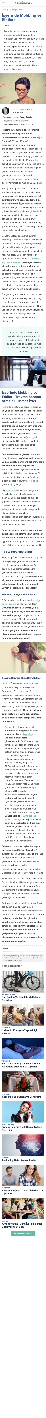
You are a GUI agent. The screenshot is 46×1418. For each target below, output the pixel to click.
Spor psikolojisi (8, 994)
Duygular (6, 1094)
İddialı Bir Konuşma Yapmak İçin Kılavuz (20, 1032)
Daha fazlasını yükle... (23, 1233)
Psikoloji (5, 10)
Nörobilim (6, 1158)
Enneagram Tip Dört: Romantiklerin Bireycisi (22, 1129)
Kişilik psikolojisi (16, 10)
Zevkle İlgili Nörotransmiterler (19, 1160)
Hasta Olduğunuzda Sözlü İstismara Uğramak (22, 1192)
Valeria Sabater (16, 112)
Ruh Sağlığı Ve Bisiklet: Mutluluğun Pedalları (21, 999)
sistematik (11, 490)
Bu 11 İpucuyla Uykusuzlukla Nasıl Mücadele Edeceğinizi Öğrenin (21, 1065)
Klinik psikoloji (8, 1188)
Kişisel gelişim (8, 1124)
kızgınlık (27, 734)
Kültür (5, 1221)
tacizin (28, 541)
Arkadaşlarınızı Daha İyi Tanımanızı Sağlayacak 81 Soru (22, 1225)
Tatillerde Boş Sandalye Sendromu (22, 1096)
